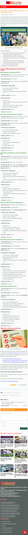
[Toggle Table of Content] (24, 51)
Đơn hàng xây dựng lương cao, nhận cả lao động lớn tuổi (14, 58)
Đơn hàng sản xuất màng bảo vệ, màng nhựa (14, 56)
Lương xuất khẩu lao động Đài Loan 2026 (10, 513)
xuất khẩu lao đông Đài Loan (14, 353)
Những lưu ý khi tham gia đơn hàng (9, 65)
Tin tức (4, 526)
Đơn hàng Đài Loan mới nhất (8, 516)
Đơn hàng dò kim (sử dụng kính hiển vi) (12, 54)
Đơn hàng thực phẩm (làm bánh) (11, 64)
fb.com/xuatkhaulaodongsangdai (11, 381)
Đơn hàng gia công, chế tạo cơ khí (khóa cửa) (14, 62)
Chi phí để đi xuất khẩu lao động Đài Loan (12, 358)
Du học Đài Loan (6, 521)
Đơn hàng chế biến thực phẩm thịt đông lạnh (14, 60)
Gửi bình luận (23, 428)
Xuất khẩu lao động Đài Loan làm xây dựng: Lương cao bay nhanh (21, 461)
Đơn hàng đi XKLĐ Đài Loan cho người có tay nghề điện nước (21, 446)
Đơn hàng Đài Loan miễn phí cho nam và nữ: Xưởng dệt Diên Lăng (7, 446)
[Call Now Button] (25, 532)
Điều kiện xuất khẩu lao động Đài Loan (10, 505)
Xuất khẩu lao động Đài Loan (8, 502)
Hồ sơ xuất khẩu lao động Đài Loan (9, 510)
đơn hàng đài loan (4, 395)
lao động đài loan (7, 392)
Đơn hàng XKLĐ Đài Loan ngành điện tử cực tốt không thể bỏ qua (7, 474)
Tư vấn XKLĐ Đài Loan (7, 528)
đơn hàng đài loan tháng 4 (15, 395)
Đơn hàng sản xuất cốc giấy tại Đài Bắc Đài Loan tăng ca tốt (21, 475)
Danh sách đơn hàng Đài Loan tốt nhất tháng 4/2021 (13, 53)
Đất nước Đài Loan (7, 530)
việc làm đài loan (16, 392)
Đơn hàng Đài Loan (7, 532)
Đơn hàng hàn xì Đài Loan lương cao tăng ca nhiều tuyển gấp (6, 459)
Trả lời (25, 405)
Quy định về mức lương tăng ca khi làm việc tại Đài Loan (15, 360)
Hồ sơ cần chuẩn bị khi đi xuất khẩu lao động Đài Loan (15, 362)
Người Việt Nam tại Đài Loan (9, 524)
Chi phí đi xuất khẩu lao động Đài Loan (10, 508)
